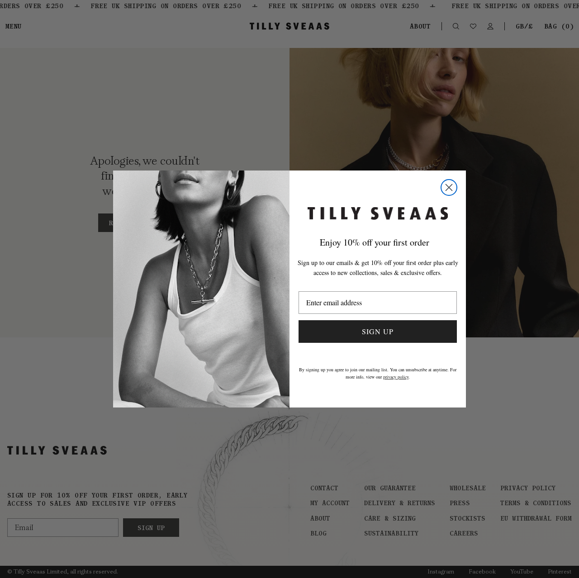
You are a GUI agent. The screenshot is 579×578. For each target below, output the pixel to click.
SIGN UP (378, 331)
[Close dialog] (449, 187)
